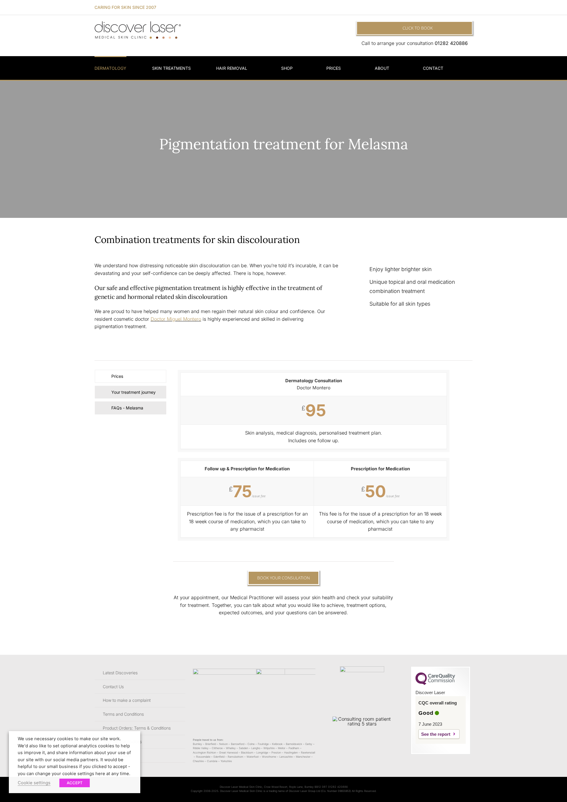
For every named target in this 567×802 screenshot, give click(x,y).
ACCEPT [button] (74, 782)
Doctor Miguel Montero (176, 319)
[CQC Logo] (435, 683)
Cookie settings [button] (34, 782)
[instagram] (470, 7)
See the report (435, 734)
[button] (470, 68)
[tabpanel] (313, 458)
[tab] (130, 376)
